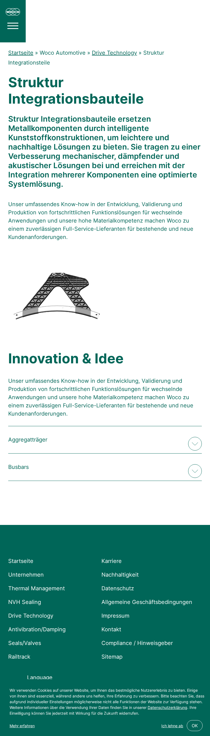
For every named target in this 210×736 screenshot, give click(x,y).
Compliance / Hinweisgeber (137, 643)
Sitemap (111, 656)
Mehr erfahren (22, 725)
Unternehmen (26, 574)
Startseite (20, 52)
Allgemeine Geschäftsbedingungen (146, 602)
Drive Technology (114, 52)
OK (195, 725)
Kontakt (111, 629)
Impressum (115, 615)
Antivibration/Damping (37, 629)
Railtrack (19, 656)
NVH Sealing (24, 602)
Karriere (111, 561)
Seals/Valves (24, 643)
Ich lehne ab (172, 725)
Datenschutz (117, 588)
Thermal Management (36, 588)
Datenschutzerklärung (167, 707)
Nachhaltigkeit (120, 574)
